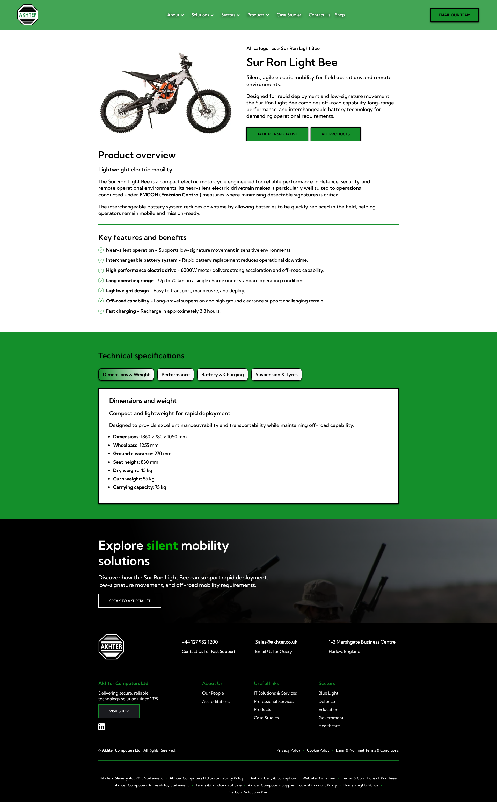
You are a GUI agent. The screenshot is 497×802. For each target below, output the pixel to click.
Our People (213, 693)
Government (331, 717)
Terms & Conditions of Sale (219, 785)
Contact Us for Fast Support (208, 651)
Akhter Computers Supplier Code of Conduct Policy (292, 785)
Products (256, 14)
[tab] (126, 374)
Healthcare (329, 725)
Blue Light (328, 693)
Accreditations (216, 701)
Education (328, 709)
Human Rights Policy (360, 785)
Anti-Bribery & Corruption (273, 778)
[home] (28, 15)
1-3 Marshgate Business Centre (362, 642)
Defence (327, 701)
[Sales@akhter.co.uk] (276, 642)
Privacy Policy (289, 750)
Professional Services (274, 701)
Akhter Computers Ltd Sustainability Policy (207, 778)
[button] (174, 15)
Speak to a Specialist (129, 601)
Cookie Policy (318, 750)
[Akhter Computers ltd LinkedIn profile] (101, 726)
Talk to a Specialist (277, 134)
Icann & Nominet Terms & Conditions (367, 750)
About (173, 14)
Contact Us (319, 14)
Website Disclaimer (319, 778)
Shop (340, 14)
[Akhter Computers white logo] (111, 647)
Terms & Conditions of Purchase (369, 778)
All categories (261, 48)
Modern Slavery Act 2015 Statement (131, 778)
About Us (212, 683)
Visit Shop (119, 711)
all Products (335, 134)
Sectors (228, 14)
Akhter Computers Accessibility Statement (152, 785)
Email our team (455, 15)
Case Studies (289, 14)
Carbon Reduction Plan (248, 792)
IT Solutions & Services (275, 693)
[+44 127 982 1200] (200, 642)
